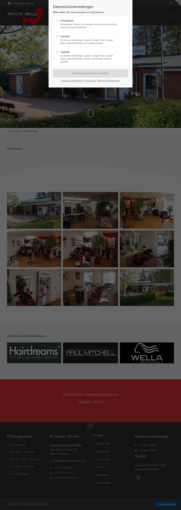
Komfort (86, 39)
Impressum (90, 80)
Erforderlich (88, 24)
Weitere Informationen (108, 80)
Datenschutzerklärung (72, 80)
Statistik (86, 56)
